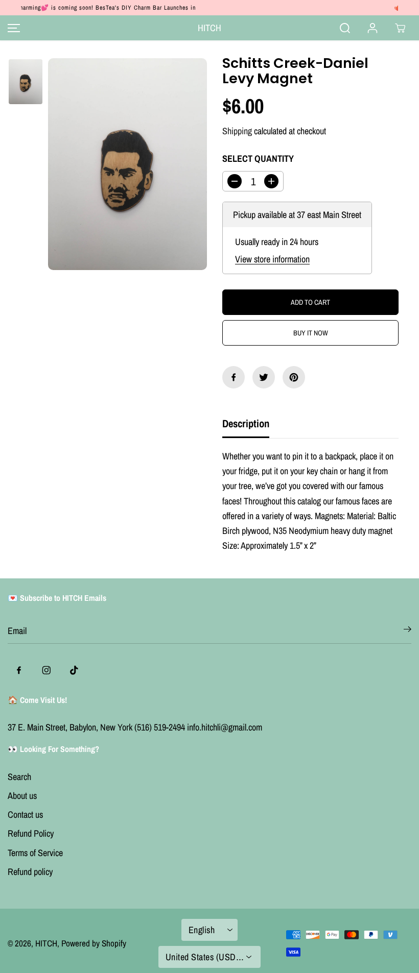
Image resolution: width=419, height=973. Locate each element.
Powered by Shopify (93, 943)
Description (245, 423)
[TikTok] (74, 670)
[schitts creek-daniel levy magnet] (127, 164)
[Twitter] (263, 377)
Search (19, 776)
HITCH (46, 943)
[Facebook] (233, 377)
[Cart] (400, 28)
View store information (272, 259)
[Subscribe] (407, 631)
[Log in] (372, 28)
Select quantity (258, 158)
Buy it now (310, 332)
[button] (12, 27)
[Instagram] (46, 670)
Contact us (25, 814)
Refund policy (30, 871)
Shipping (237, 131)
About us (22, 795)
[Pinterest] (294, 377)
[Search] (345, 28)
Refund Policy (31, 833)
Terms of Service (35, 852)
